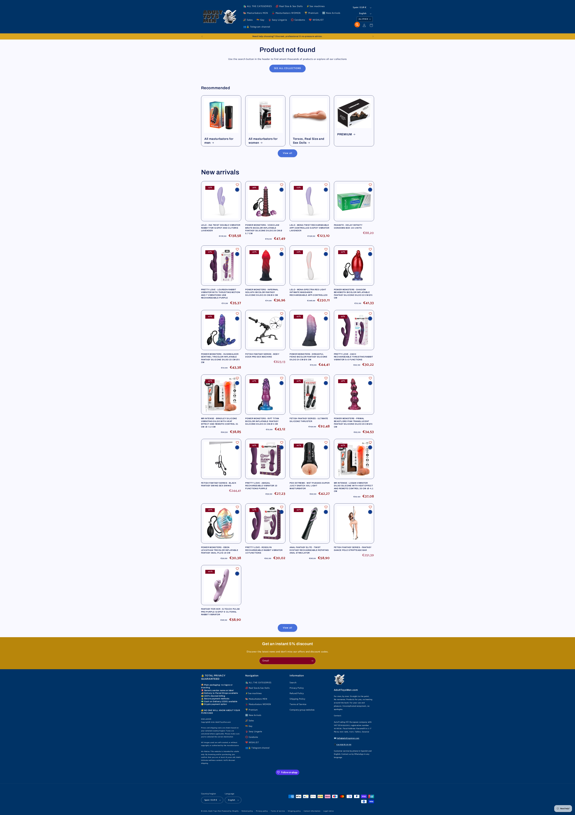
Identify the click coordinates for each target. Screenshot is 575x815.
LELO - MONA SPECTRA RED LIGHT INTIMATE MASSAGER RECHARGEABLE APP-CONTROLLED (309, 292)
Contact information (312, 811)
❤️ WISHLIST (252, 742)
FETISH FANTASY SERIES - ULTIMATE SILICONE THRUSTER (309, 419)
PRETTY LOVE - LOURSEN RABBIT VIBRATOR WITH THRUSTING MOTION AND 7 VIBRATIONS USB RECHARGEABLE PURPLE (220, 293)
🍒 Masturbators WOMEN (258, 704)
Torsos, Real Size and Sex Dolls (308, 140)
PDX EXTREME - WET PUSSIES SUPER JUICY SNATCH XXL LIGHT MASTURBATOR (309, 486)
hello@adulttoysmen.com (348, 738)
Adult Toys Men (214, 811)
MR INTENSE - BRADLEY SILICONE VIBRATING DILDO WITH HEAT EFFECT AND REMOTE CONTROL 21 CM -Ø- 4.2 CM (219, 422)
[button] (357, 24)
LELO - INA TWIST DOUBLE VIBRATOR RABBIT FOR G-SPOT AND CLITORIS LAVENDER (220, 228)
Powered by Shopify (230, 811)
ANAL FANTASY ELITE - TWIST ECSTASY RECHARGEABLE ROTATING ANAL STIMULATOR (309, 550)
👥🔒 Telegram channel (257, 748)
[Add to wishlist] (237, 185)
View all (287, 153)
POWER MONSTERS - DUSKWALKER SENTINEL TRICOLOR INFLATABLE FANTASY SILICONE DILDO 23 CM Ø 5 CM (220, 358)
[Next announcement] (373, 36)
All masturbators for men (218, 140)
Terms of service (278, 811)
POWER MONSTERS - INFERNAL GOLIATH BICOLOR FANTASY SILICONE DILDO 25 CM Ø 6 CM (262, 292)
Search (293, 682)
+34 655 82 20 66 (343, 744)
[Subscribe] (312, 660)
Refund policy (247, 811)
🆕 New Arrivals (253, 715)
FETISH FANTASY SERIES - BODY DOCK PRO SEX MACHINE (262, 355)
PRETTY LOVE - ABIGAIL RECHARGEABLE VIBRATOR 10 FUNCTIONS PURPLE (261, 486)
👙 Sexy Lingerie (253, 731)
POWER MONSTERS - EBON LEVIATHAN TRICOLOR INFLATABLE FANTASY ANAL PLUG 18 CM (219, 550)
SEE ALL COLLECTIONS (287, 68)
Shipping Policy (297, 699)
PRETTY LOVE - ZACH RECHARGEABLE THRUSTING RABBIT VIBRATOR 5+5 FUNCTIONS (353, 357)
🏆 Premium (251, 710)
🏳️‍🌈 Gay (248, 726)
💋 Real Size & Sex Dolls (257, 688)
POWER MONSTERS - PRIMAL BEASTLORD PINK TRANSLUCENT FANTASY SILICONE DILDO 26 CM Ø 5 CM (353, 422)
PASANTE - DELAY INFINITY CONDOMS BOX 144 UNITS (348, 226)
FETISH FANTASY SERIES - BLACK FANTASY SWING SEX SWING (218, 484)
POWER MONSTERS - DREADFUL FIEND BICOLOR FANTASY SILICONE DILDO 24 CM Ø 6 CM (308, 357)
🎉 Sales (249, 720)
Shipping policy (294, 811)
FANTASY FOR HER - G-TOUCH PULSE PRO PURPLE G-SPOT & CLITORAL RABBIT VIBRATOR (220, 612)
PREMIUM (344, 134)
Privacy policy (262, 811)
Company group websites (302, 710)
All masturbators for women (263, 140)
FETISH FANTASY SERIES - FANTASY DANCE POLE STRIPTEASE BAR (352, 548)
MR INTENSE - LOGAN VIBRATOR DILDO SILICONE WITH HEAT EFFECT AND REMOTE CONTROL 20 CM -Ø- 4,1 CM (353, 487)
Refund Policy (297, 693)
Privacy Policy (297, 688)
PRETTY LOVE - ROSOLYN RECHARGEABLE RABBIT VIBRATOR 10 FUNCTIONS (263, 550)
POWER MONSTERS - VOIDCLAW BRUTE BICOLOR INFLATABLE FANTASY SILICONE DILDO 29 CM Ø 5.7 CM (263, 229)
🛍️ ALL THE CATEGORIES (258, 682)
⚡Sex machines (253, 693)
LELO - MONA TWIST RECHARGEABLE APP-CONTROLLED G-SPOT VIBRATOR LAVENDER (309, 228)
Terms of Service (298, 704)
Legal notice (328, 811)
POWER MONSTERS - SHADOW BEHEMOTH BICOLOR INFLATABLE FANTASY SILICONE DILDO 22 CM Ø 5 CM (353, 293)
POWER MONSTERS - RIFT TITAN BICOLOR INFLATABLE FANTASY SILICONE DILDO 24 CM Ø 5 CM (262, 421)
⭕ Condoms (251, 737)
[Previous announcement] (202, 36)
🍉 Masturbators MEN (256, 699)
